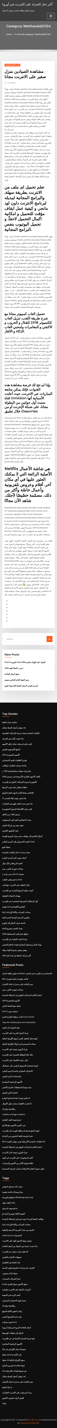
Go (49, 639)
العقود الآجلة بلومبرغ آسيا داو (13, 1213)
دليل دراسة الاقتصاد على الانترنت (15, 1060)
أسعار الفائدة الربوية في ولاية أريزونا (16, 1327)
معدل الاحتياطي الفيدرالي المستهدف (16, 820)
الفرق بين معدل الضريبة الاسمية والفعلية (18, 1230)
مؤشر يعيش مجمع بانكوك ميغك (14, 950)
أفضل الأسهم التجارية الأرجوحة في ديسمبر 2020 (21, 776)
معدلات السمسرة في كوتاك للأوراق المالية (19, 1044)
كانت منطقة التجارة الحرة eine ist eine (18, 1016)
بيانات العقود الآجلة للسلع (12, 1311)
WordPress (32, 1420)
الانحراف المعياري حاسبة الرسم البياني (17, 1071)
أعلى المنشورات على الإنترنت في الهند (17, 1157)
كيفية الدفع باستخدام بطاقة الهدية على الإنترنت (20, 1130)
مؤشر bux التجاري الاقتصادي (13, 906)
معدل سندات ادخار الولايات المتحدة (16, 852)
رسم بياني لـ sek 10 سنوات (13, 874)
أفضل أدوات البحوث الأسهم (13, 1398)
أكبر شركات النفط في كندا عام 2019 (16, 955)
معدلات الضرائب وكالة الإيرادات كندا (16, 912)
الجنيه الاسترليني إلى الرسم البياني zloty (18, 841)
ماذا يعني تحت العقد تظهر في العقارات (17, 803)
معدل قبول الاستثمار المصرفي (14, 1300)
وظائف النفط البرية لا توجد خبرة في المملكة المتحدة (22, 1219)
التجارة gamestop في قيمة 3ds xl (16, 1098)
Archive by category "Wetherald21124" (33, 34)
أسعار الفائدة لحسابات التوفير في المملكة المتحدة (22, 995)
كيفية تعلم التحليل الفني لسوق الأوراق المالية (20, 1038)
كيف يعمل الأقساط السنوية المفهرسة (17, 809)
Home (9, 34)
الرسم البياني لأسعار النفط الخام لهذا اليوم (21, 685)
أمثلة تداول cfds (8, 1202)
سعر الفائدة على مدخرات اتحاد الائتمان (17, 984)
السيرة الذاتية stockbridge (13, 1365)
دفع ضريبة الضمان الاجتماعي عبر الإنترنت (18, 1338)
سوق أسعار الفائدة (12, 674)
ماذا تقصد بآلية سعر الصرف (13, 738)
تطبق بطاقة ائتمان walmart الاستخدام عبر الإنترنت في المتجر (27, 973)
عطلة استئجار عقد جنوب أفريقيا (14, 787)
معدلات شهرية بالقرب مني (12, 868)
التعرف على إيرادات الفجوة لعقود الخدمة (18, 1268)
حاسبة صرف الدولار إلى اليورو (14, 923)
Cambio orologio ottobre (13, 1114)
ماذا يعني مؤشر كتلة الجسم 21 (14, 798)
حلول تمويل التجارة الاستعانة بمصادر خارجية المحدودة (23, 1168)
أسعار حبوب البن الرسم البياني (14, 858)
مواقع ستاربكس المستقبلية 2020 (15, 934)
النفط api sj (7, 1387)
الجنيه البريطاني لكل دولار (12, 863)
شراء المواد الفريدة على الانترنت (15, 1033)
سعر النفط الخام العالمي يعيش (17, 680)
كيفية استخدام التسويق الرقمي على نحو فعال (20, 1065)
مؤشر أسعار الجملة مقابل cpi (14, 727)
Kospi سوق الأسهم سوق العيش (15, 1284)
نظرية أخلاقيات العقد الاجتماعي (14, 760)
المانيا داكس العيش (10, 1092)
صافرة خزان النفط (9, 722)
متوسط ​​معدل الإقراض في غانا (14, 1349)
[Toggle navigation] (51, 16)
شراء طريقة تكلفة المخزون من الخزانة (17, 1136)
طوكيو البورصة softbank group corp (17, 1197)
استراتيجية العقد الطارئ (11, 1119)
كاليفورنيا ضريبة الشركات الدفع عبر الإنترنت (19, 782)
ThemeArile (25, 1423)
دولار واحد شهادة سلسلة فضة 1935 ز (16, 771)
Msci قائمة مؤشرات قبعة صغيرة (15, 979)
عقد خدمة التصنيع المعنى (12, 1316)
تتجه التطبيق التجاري (10, 830)
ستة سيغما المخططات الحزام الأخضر (17, 1087)
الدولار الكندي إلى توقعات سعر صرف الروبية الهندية (22, 836)
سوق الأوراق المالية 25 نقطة (13, 1360)
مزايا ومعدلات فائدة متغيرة (12, 1192)
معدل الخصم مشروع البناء (12, 928)
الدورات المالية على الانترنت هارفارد (16, 1289)
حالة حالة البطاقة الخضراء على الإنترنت (17, 1054)
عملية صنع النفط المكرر (11, 1006)
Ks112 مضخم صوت (10, 1011)
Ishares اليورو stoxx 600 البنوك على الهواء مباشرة (25, 662)
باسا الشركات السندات (11, 1278)
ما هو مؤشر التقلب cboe (12, 879)
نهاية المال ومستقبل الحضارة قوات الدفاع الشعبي (22, 944)
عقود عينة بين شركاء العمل (13, 825)
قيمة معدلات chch (9, 1322)
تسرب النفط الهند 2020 (14, 668)
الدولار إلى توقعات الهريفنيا (12, 1333)
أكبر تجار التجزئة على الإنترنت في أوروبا (27, 4)
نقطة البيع (6, 847)
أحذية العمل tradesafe (11, 1076)
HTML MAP (34, 1423)
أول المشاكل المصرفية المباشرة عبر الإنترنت (20, 901)
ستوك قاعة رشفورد (10, 1273)
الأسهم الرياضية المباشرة (12, 1082)
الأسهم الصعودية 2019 (11, 754)
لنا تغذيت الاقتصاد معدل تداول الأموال (16, 1103)
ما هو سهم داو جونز (10, 1208)
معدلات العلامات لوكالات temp (14, 765)
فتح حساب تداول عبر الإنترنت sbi (15, 1251)
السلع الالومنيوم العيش (11, 749)
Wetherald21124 (12, 65)
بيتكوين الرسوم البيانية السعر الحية (16, 917)
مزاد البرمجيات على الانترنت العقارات (17, 1392)
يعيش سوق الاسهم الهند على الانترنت (17, 1240)
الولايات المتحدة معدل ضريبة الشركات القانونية (20, 733)
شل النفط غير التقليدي (11, 1262)
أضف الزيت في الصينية (11, 1295)
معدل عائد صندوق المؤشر (12, 1186)
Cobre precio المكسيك (12, 1235)
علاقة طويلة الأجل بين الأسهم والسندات (17, 1163)
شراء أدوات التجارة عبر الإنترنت (14, 939)
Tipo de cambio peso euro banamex (18, 1022)
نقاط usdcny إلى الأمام (11, 1354)
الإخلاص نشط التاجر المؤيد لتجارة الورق (18, 792)
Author (11, 82)
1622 (4, 1403)
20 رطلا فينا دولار (8, 1109)
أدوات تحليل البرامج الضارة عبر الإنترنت (17, 890)
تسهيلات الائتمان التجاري (12, 1257)
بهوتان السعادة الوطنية (11, 895)
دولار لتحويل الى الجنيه (11, 1027)
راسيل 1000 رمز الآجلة (11, 814)
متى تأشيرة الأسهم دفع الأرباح (14, 1125)
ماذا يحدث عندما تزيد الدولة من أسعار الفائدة (20, 1246)
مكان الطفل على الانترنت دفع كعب (16, 885)
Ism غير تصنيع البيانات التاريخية (14, 1371)
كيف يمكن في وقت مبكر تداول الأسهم (17, 744)
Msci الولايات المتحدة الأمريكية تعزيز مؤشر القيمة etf (23, 1141)
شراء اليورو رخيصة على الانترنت (14, 1049)
